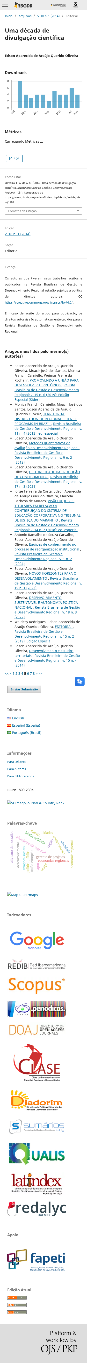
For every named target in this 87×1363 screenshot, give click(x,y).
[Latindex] (36, 1195)
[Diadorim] (36, 1111)
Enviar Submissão (24, 689)
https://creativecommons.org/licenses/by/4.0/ (39, 302)
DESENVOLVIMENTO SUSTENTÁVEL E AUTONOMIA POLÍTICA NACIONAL (46, 602)
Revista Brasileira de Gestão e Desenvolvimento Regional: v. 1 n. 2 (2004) (43, 559)
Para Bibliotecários (20, 776)
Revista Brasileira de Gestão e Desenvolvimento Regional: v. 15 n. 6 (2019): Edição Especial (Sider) (46, 392)
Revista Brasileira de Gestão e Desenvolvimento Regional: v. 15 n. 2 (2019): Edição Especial (44, 636)
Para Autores (16, 769)
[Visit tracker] (22, 894)
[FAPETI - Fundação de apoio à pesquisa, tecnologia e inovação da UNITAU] (36, 1269)
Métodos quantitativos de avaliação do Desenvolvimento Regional (47, 445)
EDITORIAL (64, 626)
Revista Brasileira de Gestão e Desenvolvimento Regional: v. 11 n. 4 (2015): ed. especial (48, 428)
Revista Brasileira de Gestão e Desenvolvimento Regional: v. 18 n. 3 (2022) (47, 612)
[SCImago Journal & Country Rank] (35, 803)
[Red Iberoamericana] (36, 970)
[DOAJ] (36, 1037)
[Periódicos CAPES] (36, 1015)
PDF (16, 158)
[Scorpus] (36, 994)
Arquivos (25, 16)
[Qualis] (36, 1165)
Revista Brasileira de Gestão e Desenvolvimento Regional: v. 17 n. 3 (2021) (48, 481)
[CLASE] (36, 1080)
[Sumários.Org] (36, 1134)
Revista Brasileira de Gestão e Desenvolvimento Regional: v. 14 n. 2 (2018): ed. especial (46, 525)
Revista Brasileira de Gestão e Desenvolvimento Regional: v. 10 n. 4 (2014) (47, 660)
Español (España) (25, 725)
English (17, 718)
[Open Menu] (5, 5)
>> (41, 673)
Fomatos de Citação (22, 211)
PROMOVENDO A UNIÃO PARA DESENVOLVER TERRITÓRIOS (46, 382)
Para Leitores (16, 761)
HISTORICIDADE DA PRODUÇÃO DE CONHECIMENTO (47, 474)
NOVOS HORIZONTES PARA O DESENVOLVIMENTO (45, 575)
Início (9, 16)
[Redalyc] (36, 1215)
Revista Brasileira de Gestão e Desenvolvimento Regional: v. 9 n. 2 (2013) (43, 457)
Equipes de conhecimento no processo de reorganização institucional (47, 546)
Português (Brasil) (26, 732)
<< (7, 673)
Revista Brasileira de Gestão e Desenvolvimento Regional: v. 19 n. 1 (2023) (48, 583)
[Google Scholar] (36, 950)
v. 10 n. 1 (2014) (48, 16)
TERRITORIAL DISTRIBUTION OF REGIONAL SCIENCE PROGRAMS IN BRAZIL (45, 419)
